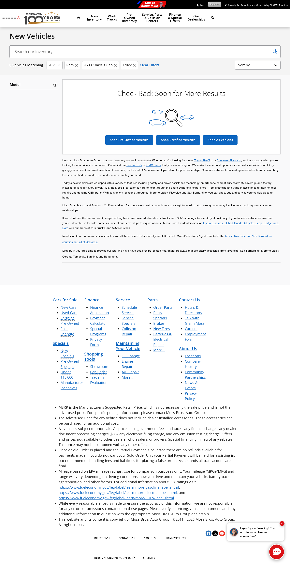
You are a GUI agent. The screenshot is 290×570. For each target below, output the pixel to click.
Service (123, 299)
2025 (52, 65)
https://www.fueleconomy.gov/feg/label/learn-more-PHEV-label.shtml (116, 498)
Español (214, 4)
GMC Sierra (153, 165)
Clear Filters (149, 65)
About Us (188, 348)
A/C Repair (130, 372)
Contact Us (189, 299)
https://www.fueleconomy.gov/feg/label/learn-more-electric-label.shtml (118, 492)
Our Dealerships (196, 17)
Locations (193, 356)
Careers (191, 328)
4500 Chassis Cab (98, 65)
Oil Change (131, 356)
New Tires (161, 328)
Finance (91, 299)
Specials (61, 343)
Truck (127, 65)
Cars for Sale (65, 299)
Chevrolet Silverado (229, 160)
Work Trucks (112, 17)
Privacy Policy (175, 538)
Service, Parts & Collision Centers (152, 18)
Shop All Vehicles (220, 140)
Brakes (159, 323)
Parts (152, 299)
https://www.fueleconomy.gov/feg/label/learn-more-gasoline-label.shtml (119, 487)
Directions (101, 538)
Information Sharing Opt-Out (113, 558)
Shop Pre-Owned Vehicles (129, 140)
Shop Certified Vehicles (178, 140)
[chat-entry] (276, 552)
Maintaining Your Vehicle (128, 346)
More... (127, 377)
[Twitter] (215, 533)
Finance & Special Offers (175, 18)
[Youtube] (222, 533)
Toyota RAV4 (202, 160)
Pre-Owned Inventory (129, 18)
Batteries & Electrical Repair (162, 339)
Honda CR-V (134, 165)
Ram (70, 65)
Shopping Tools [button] (93, 357)
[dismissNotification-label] (282, 523)
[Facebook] (208, 533)
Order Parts (162, 307)
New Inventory (94, 17)
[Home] (11, 17)
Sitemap (148, 558)
